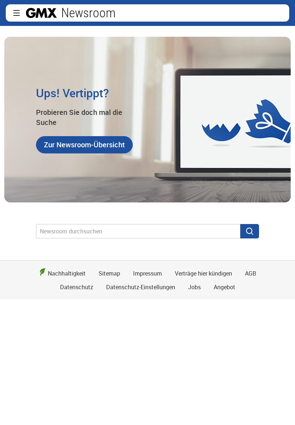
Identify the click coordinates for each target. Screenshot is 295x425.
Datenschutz (76, 287)
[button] (84, 144)
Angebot (224, 287)
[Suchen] (249, 231)
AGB (250, 273)
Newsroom (88, 13)
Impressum (147, 273)
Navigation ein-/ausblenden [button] (16, 13)
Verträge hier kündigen (203, 273)
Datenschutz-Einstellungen (140, 287)
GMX (41, 13)
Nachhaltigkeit (67, 273)
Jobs (194, 287)
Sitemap (109, 273)
